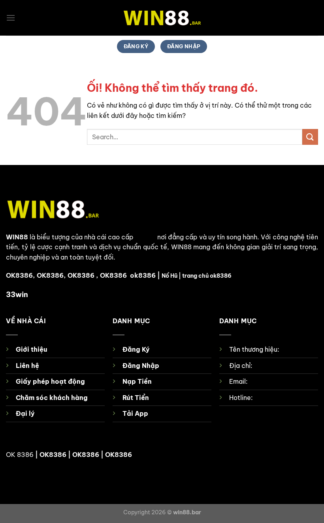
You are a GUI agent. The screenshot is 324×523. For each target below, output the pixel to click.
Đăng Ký (136, 349)
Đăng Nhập (140, 366)
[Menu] (10, 17)
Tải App (135, 413)
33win (17, 294)
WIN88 (17, 237)
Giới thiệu (31, 349)
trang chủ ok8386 (207, 275)
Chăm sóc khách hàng (52, 398)
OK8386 (50, 275)
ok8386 (143, 275)
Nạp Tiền (137, 381)
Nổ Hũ (169, 275)
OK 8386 (20, 455)
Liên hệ (27, 366)
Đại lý (25, 413)
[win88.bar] (162, 18)
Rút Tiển (135, 398)
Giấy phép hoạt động (50, 381)
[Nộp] (310, 136)
